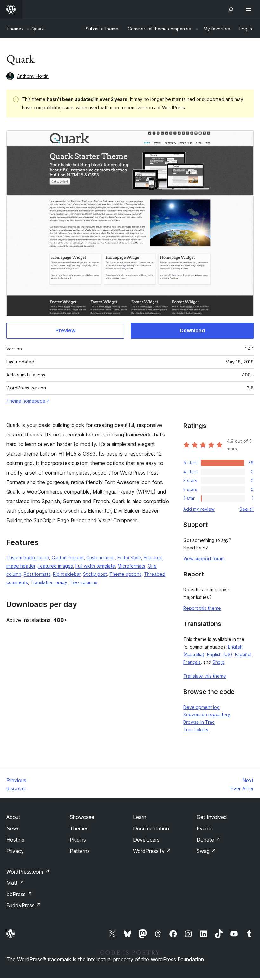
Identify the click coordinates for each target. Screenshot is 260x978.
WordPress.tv (152, 851)
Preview (65, 330)
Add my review (199, 509)
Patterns (80, 851)
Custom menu (100, 557)
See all (246, 509)
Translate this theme (204, 676)
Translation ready (48, 582)
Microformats (131, 566)
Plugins (78, 839)
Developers (146, 839)
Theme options (125, 574)
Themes (14, 28)
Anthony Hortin (33, 76)
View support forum (203, 558)
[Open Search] (231, 9)
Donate (208, 839)
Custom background (27, 557)
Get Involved (212, 817)
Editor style (129, 557)
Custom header (68, 557)
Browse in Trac (199, 722)
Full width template (95, 566)
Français (192, 662)
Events (205, 828)
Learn (139, 817)
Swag (206, 851)
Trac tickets (195, 729)
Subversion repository (206, 714)
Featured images (55, 566)
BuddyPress (23, 905)
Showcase (82, 817)
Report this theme (202, 608)
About (13, 817)
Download (192, 330)
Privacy (15, 851)
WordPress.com (27, 871)
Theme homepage (25, 400)
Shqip (218, 662)
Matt (15, 883)
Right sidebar (67, 574)
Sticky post (95, 574)
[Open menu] (250, 9)
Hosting (15, 839)
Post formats (37, 574)
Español (243, 654)
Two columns (83, 582)
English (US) (219, 654)
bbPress (19, 894)
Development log (201, 707)
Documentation (151, 828)
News (13, 828)
